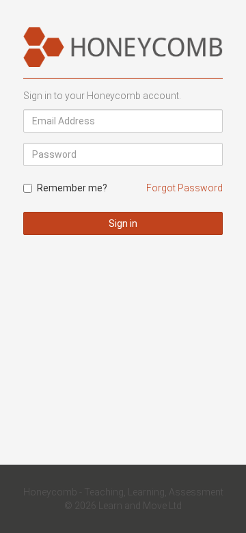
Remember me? (72, 187)
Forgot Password (184, 187)
